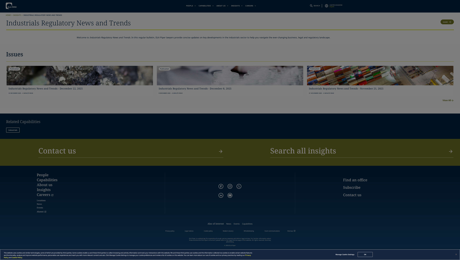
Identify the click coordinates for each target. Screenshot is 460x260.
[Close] (456, 254)
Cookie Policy (17, 257)
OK (365, 254)
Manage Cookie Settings (345, 254)
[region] (230, 254)
